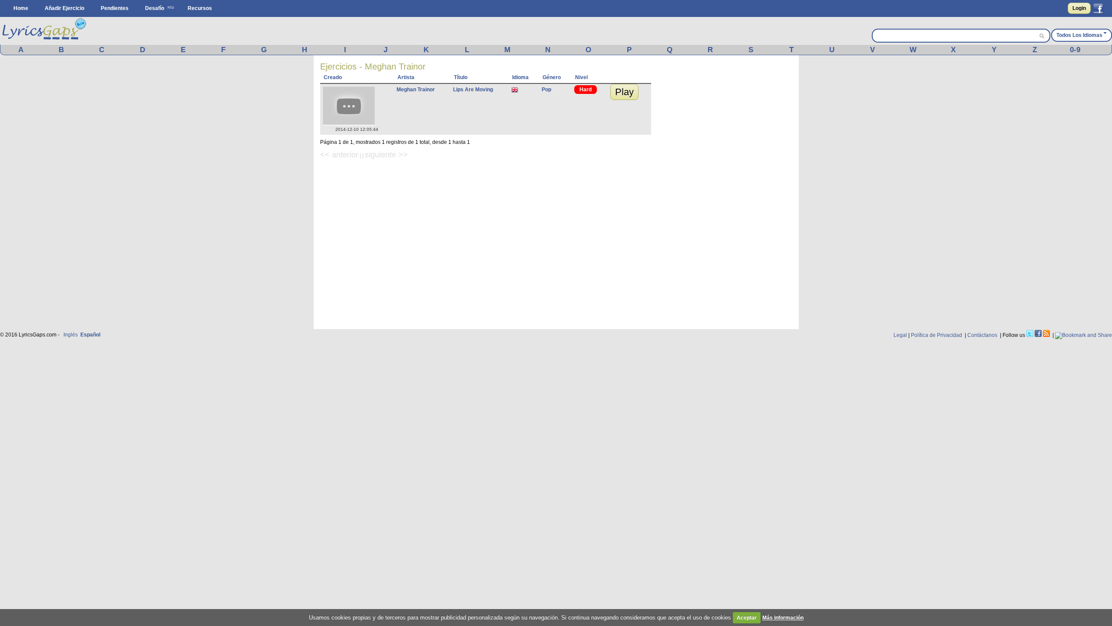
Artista (405, 77)
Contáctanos (982, 335)
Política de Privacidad (936, 335)
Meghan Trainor (416, 90)
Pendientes (115, 8)
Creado (333, 77)
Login (1079, 8)
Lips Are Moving (473, 90)
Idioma (520, 77)
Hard (585, 90)
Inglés (70, 335)
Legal (900, 335)
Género (552, 77)
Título (460, 77)
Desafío (154, 8)
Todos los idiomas (1079, 35)
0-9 (1075, 50)
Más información (783, 618)
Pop (546, 90)
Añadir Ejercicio (64, 8)
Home (20, 8)
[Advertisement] (727, 192)
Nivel (581, 77)
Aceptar (747, 618)
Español (90, 335)
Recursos (200, 8)
